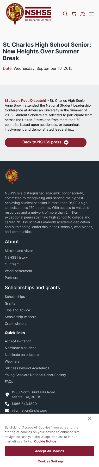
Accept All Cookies (49, 451)
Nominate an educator (22, 354)
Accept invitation (18, 341)
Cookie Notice (45, 441)
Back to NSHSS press (42, 142)
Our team (12, 264)
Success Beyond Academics (27, 368)
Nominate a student (20, 348)
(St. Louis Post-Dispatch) (25, 100)
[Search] (65, 14)
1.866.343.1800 (24, 404)
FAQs (9, 381)
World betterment (18, 271)
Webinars (12, 361)
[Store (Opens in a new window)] (74, 14)
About (12, 241)
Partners (11, 277)
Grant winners (15, 323)
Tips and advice (17, 310)
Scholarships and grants (32, 287)
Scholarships (15, 296)
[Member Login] (83, 14)
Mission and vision (19, 251)
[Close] (89, 418)
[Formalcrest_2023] (12, 176)
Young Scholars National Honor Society (35, 375)
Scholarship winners (20, 317)
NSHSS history (16, 257)
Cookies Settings (51, 461)
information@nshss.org (29, 410)
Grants (10, 303)
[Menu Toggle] (91, 14)
